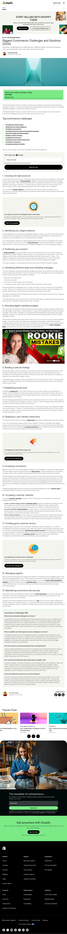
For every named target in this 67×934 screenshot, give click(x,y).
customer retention (15, 498)
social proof (14, 391)
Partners (5, 870)
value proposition (9, 252)
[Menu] (64, 3)
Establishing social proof (13, 137)
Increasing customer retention (15, 144)
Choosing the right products (14, 125)
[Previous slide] (29, 736)
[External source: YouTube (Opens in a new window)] (11, 930)
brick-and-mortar (41, 594)
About (4, 861)
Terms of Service (24, 920)
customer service (29, 534)
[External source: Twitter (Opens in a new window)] (7, 930)
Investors (5, 865)
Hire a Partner (28, 870)
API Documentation (51, 865)
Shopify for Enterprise (9, 908)
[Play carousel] (33, 736)
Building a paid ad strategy (14, 135)
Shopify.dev (48, 861)
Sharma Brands (25, 181)
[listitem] (33, 723)
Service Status (6, 883)
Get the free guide (12, 223)
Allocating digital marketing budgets (17, 133)
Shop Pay (5, 899)
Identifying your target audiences (16, 127)
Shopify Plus (6, 903)
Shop (4, 894)
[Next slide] (38, 736)
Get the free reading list (14, 458)
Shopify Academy (29, 874)
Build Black (27, 899)
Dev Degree (48, 870)
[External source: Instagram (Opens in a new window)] (15, 930)
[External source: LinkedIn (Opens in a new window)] (23, 930)
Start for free (57, 3)
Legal (4, 879)
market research (18, 189)
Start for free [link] (33, 167)
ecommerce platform (31, 427)
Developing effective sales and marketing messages (22, 131)
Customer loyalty (31, 503)
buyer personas (33, 242)
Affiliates (5, 874)
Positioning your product (13, 129)
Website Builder (49, 899)
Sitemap (45, 920)
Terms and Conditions (38, 812)
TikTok (51, 325)
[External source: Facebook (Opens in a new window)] (3, 930)
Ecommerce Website (51, 903)
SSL (38, 600)
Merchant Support (29, 861)
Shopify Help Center (30, 865)
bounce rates (55, 488)
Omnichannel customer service (35, 530)
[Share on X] (59, 694)
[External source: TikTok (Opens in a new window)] (19, 930)
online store (31, 420)
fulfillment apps (32, 582)
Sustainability (28, 894)
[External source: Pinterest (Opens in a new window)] (27, 930)
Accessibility (27, 903)
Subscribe (33, 808)
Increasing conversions (13, 142)
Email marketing (22, 509)
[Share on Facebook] (55, 694)
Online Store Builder (51, 894)
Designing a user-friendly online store (18, 140)
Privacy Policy (51, 812)
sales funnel (36, 471)
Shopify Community (30, 879)
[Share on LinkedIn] (63, 694)
